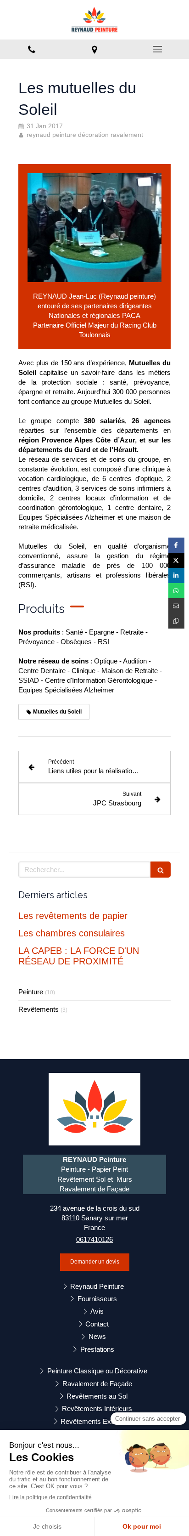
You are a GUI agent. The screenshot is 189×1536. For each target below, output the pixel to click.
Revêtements (38, 1009)
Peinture (30, 992)
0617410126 (94, 1239)
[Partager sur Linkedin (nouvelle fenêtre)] (176, 575)
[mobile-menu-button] (157, 49)
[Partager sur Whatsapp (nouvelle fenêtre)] (176, 590)
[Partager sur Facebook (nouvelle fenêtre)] (176, 545)
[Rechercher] (160, 870)
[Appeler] (31, 49)
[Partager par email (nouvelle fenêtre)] (176, 605)
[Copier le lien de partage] (176, 621)
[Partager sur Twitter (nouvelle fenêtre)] (176, 560)
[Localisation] (94, 49)
